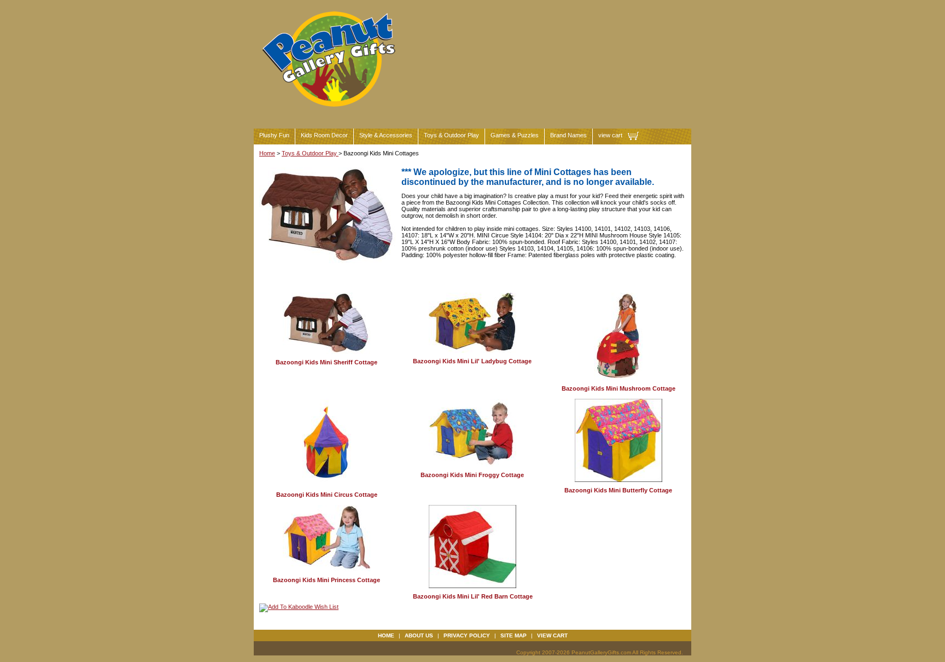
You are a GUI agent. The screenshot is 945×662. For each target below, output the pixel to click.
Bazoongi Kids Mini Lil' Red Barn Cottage (473, 596)
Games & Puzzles (515, 135)
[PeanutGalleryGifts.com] (331, 111)
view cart (610, 135)
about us (419, 635)
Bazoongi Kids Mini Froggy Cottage (472, 475)
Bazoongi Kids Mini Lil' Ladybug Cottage (472, 361)
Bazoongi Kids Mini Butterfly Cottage (618, 490)
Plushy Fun (274, 135)
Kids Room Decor (324, 135)
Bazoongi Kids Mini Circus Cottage (326, 494)
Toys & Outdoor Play (451, 135)
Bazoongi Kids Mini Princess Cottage (326, 580)
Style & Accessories (385, 135)
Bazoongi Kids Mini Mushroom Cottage (618, 388)
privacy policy (467, 635)
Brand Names (568, 135)
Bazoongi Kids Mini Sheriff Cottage (326, 362)
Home (267, 153)
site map (513, 635)
